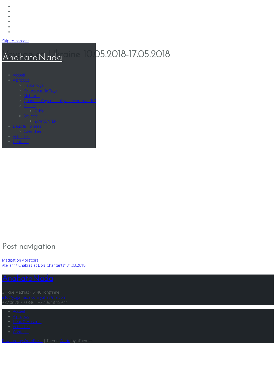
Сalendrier (33, 131)
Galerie (30, 105)
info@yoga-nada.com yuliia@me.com (34, 297)
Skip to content (15, 40)
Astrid (65, 340)
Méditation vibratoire (20, 260)
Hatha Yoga (34, 85)
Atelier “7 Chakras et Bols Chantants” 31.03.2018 (43, 265)
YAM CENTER (45, 121)
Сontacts (21, 141)
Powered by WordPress (22, 340)
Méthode (32, 95)
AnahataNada (32, 58)
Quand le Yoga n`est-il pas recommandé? (60, 100)
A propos (21, 80)
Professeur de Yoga (40, 90)
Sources (31, 116)
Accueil (19, 75)
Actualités (21, 136)
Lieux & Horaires (27, 126)
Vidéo (39, 110)
